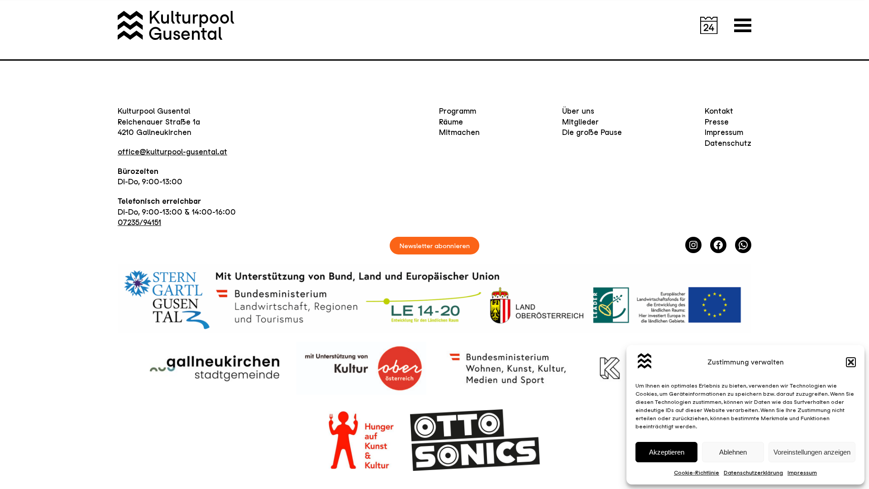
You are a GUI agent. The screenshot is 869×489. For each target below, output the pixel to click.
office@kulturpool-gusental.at (172, 151)
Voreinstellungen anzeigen (812, 452)
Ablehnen (733, 452)
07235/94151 (139, 222)
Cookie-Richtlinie (696, 472)
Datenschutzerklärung (753, 472)
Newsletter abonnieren (435, 245)
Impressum (802, 472)
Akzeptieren (666, 452)
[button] (850, 362)
